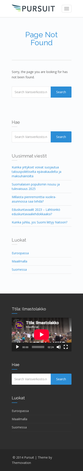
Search (61, 92)
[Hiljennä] (58, 347)
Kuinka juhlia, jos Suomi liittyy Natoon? (39, 222)
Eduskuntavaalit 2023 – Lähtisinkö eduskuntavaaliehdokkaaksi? (36, 211)
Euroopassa (20, 253)
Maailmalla (19, 261)
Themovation (21, 463)
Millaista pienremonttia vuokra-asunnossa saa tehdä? (34, 199)
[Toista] (17, 347)
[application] (41, 334)
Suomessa (19, 269)
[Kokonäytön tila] (66, 347)
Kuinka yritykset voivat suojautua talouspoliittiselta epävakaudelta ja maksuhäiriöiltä (36, 171)
